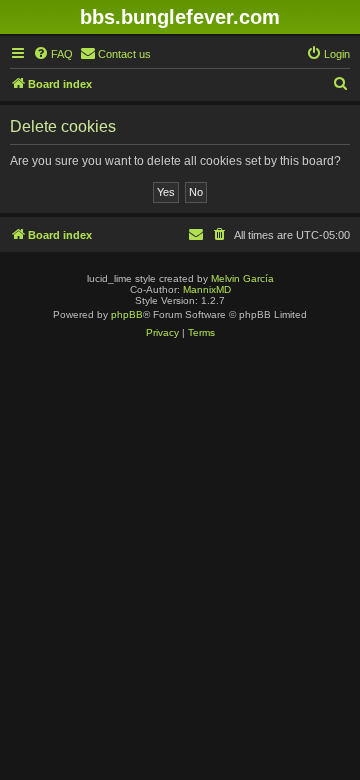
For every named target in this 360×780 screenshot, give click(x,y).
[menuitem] (53, 54)
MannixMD (207, 289)
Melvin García (242, 278)
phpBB (127, 314)
